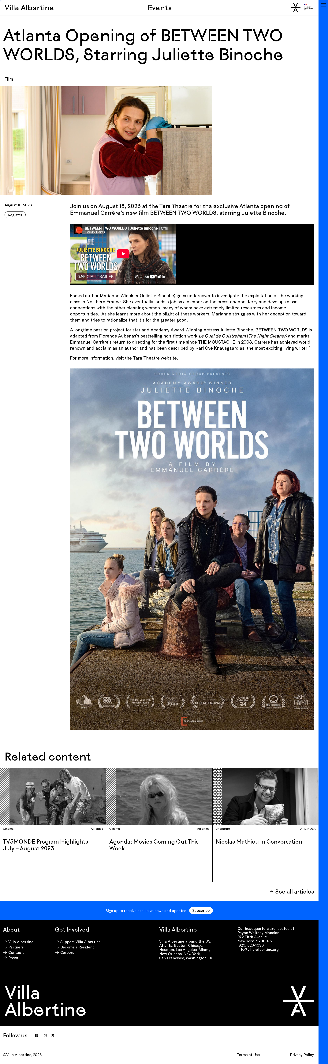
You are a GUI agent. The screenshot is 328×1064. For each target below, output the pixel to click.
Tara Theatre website (155, 357)
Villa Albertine (29, 7)
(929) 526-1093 (250, 945)
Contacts (16, 952)
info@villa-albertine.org (258, 949)
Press (13, 957)
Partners (16, 947)
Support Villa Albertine (80, 941)
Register (15, 214)
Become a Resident (77, 947)
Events (160, 7)
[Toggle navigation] (323, 5)
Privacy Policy (302, 1054)
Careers (67, 952)
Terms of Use (248, 1054)
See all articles (294, 891)
